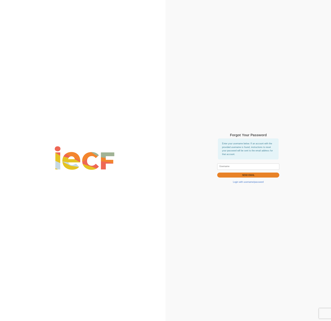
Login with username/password (248, 182)
